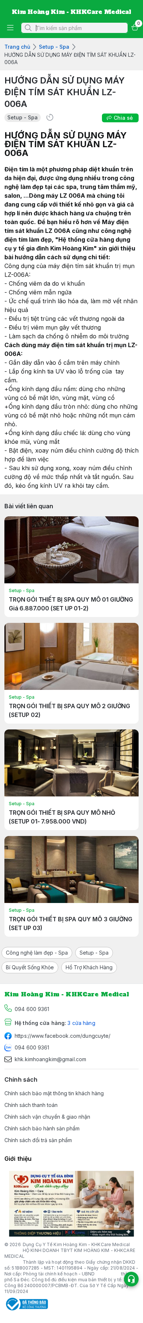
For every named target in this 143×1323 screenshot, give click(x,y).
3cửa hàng (81, 1023)
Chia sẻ (123, 118)
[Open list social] (131, 1279)
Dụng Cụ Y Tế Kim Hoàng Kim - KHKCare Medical (76, 1244)
